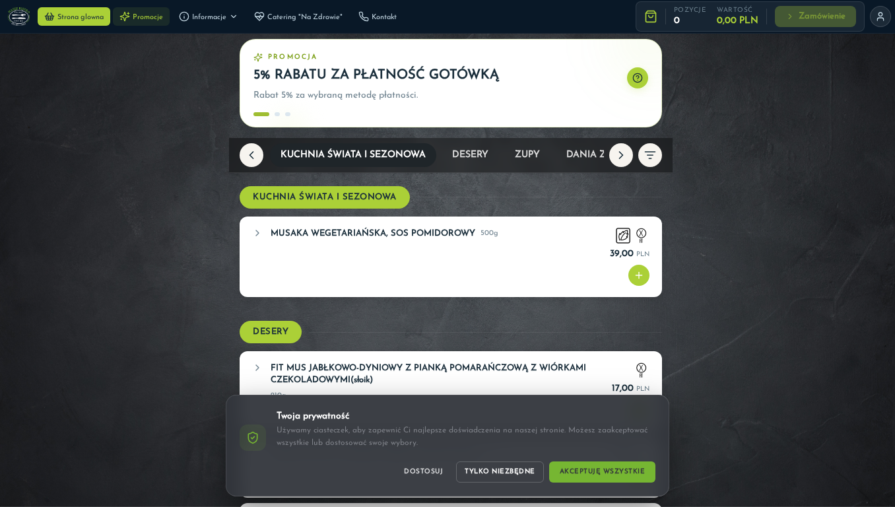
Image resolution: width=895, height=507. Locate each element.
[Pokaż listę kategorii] (650, 155)
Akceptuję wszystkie (603, 471)
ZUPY (527, 155)
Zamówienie (822, 16)
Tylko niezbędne (500, 471)
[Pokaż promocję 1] (261, 114)
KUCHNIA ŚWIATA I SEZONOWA (353, 155)
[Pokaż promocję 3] (293, 114)
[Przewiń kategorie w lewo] (251, 155)
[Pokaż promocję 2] (277, 114)
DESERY (470, 155)
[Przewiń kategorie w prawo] (621, 155)
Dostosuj (423, 471)
